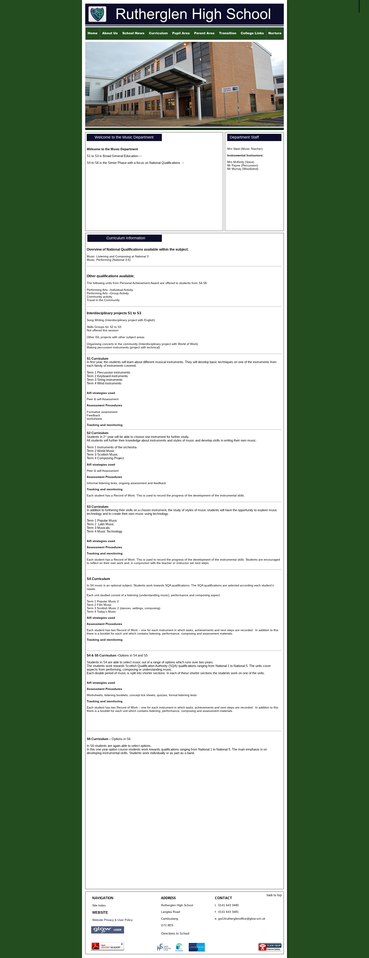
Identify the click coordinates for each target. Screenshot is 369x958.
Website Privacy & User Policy (112, 920)
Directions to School (175, 933)
